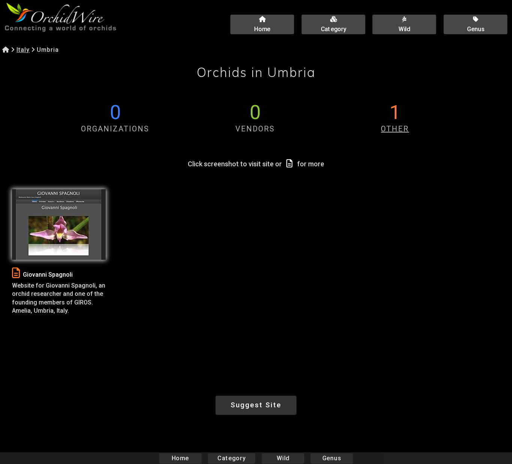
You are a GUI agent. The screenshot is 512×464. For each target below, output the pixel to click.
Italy (23, 49)
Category (231, 458)
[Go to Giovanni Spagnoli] (59, 224)
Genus (331, 458)
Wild (283, 458)
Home (180, 458)
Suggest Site (256, 405)
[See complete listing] (16, 273)
